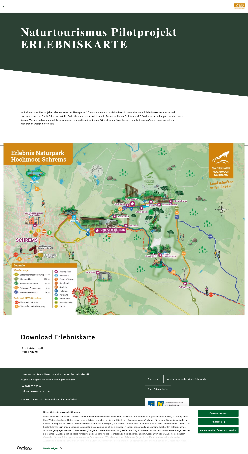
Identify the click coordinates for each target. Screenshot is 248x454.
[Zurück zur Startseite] (239, 6)
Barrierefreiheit (69, 399)
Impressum (37, 399)
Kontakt (25, 399)
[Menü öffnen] (3, 6)
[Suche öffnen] (11, 6)
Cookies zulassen (218, 413)
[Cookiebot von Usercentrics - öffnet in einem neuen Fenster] (24, 448)
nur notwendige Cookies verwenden (218, 430)
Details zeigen (50, 448)
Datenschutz (52, 399)
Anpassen (217, 422)
